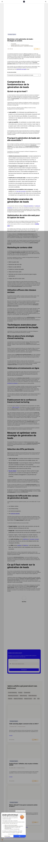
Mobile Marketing (32, 695)
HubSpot (19, 545)
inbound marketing (28, 205)
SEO (38, 698)
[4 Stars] (25, 644)
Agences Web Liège (13, 616)
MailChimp (25, 539)
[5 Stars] (26, 644)
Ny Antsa (14, 43)
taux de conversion (21, 191)
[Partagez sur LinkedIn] (12, 49)
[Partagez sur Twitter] (10, 49)
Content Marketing (12, 692)
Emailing (20, 692)
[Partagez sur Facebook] (8, 49)
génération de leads (21, 69)
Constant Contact (34, 539)
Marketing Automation (13, 695)
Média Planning (23, 695)
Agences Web (12, 611)
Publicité (10, 698)
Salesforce (25, 545)
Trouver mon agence (24, 630)
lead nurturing (15, 407)
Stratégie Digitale (14, 721)
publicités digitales (15, 513)
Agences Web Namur (13, 618)
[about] (2, 2)
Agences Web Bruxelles (14, 614)
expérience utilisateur (12, 383)
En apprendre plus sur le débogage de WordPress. (15, 837)
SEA (35, 698)
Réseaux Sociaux (28, 698)
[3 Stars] (24, 644)
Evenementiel (27, 692)
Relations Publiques (18, 698)
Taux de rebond (12, 470)
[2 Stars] (22, 644)
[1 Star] (21, 644)
